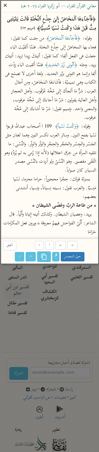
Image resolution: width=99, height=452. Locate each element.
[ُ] (55, 256)
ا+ (30, 256)
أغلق (9, 245)
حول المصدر (72, 256)
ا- (19, 256)
